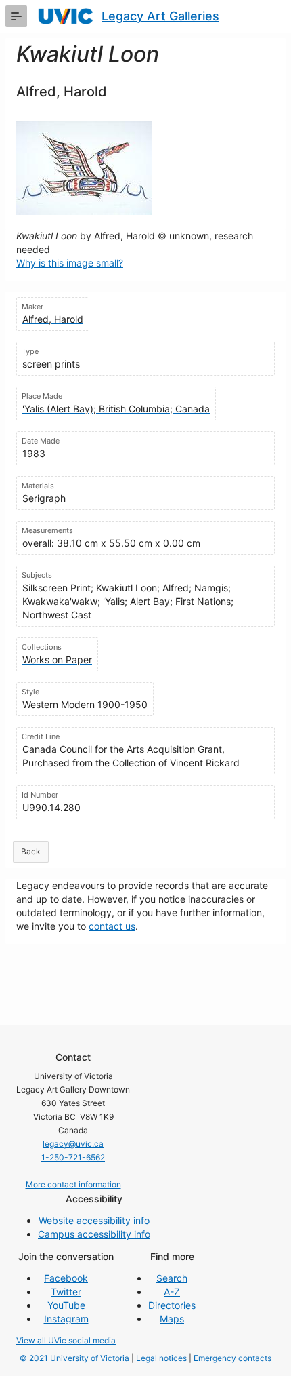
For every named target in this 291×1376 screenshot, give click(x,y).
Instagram (66, 1318)
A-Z (172, 1291)
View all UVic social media (66, 1340)
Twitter (66, 1291)
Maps (172, 1318)
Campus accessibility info (94, 1234)
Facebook (66, 1278)
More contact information (73, 1184)
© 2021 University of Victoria (74, 1358)
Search (171, 1278)
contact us (112, 926)
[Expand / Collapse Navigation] (16, 16)
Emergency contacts (232, 1358)
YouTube (66, 1305)
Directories (172, 1305)
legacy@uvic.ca (73, 1144)
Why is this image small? (69, 263)
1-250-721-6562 (73, 1157)
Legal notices (161, 1358)
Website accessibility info (94, 1220)
